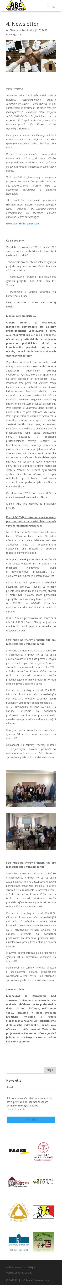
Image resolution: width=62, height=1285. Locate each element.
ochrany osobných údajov (22, 1105)
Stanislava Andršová (21, 30)
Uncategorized (14, 34)
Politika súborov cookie (19, 1272)
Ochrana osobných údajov (20, 1267)
